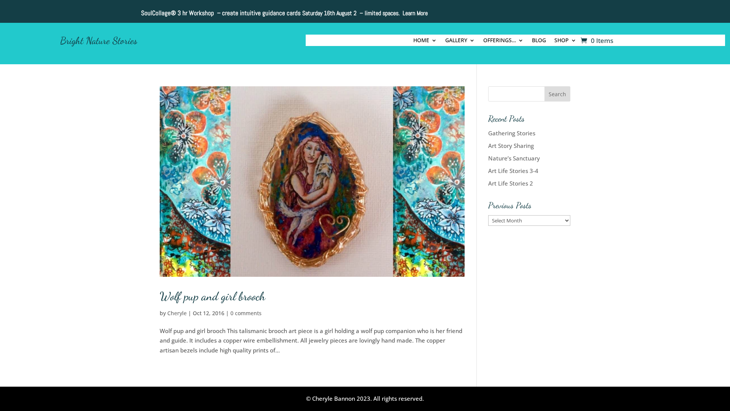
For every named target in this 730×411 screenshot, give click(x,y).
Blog (539, 41)
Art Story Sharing (511, 145)
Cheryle (177, 313)
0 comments (246, 313)
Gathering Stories (511, 133)
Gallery (456, 41)
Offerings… (499, 41)
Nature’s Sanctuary (514, 158)
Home (421, 41)
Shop (561, 41)
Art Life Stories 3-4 (513, 171)
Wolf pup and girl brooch (212, 296)
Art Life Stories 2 (510, 183)
